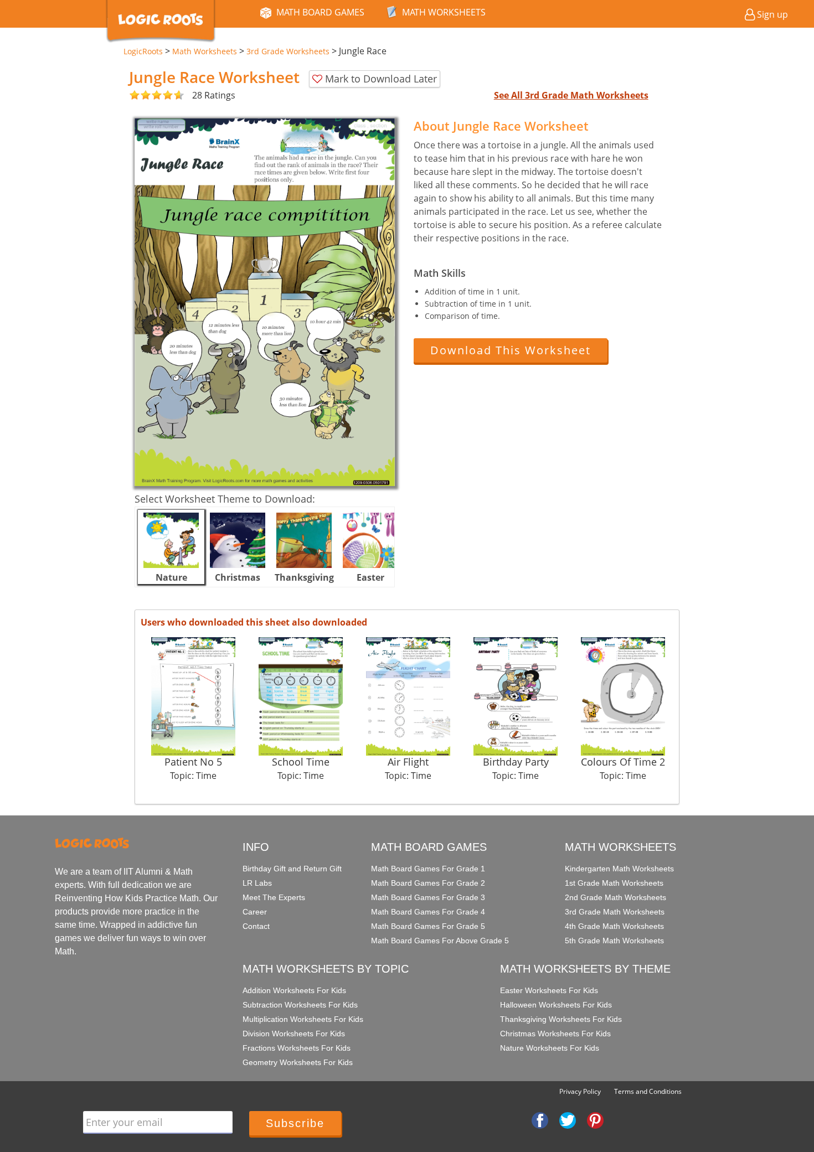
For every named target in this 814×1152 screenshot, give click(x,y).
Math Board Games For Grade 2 (428, 883)
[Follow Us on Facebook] (540, 1120)
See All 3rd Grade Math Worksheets (571, 95)
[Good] (140, 95)
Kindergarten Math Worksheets (619, 868)
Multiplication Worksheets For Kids (303, 1019)
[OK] (134, 95)
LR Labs (257, 883)
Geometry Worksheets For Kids (298, 1062)
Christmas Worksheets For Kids (555, 1033)
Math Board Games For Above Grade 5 (440, 940)
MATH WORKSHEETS (444, 12)
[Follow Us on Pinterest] (595, 1120)
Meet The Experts (274, 897)
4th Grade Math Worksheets (614, 926)
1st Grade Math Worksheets (614, 883)
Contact (256, 926)
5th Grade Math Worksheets (614, 940)
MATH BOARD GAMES (320, 12)
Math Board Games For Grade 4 (428, 911)
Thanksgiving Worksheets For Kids (561, 1019)
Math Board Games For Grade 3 (428, 897)
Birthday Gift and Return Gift (292, 868)
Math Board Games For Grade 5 (428, 926)
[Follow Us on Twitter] (567, 1120)
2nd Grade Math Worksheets (615, 897)
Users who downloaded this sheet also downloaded (254, 622)
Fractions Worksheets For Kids (297, 1047)
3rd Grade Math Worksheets (614, 911)
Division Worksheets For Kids (294, 1033)
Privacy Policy (580, 1091)
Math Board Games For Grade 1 (428, 868)
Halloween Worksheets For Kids (556, 1004)
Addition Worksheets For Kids (294, 990)
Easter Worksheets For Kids (549, 990)
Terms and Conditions (648, 1091)
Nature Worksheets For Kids (549, 1047)
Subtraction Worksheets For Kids (300, 1004)
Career (255, 911)
